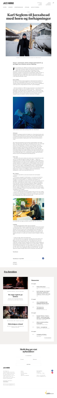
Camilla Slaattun (5, 381)
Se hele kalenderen (47, 337)
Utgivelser (27, 7)
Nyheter (4, 7)
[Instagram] (52, 373)
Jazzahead (15, 262)
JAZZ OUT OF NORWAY (35, 7)
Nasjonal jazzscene (48, 4)
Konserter (10, 7)
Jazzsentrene (40, 4)
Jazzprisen (49, 2)
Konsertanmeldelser (19, 7)
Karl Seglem (15, 264)
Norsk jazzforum (39, 2)
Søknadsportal (49, 3)
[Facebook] (52, 371)
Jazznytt (41, 3)
